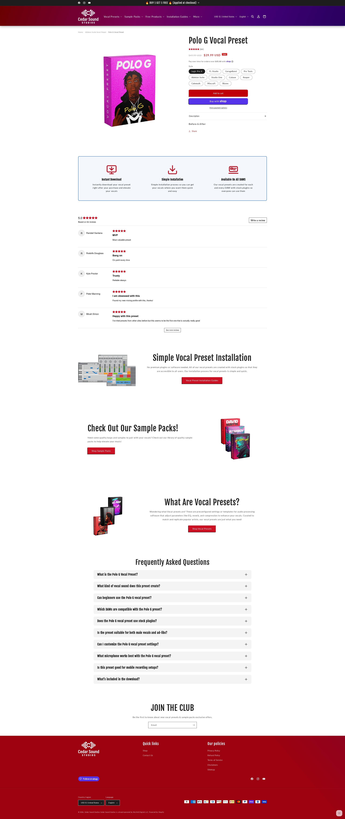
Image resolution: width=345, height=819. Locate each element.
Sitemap (211, 769)
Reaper (246, 77)
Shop (145, 750)
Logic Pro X (197, 71)
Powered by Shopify (156, 812)
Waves (225, 83)
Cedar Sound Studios (92, 812)
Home (80, 32)
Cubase (232, 77)
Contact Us (148, 755)
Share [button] (194, 131)
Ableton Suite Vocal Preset (95, 32)
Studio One (216, 77)
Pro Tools (248, 71)
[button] (112, 16)
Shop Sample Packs (101, 451)
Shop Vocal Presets (202, 529)
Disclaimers (213, 765)
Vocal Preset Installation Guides (202, 380)
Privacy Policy (214, 750)
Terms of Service (215, 760)
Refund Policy (214, 755)
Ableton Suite (198, 77)
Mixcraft (211, 83)
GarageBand (231, 71)
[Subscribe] (194, 725)
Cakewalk (196, 83)
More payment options (218, 108)
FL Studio (213, 71)
